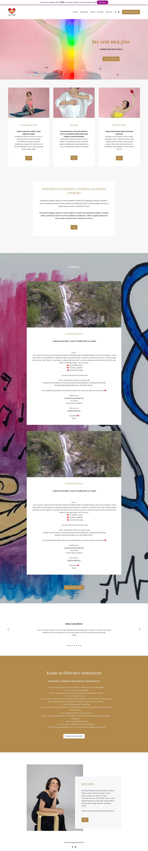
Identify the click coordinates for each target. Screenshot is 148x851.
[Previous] (8, 629)
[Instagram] (119, 12)
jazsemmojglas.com (74, 410)
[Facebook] (116, 12)
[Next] (139, 629)
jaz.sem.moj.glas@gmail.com (74, 398)
